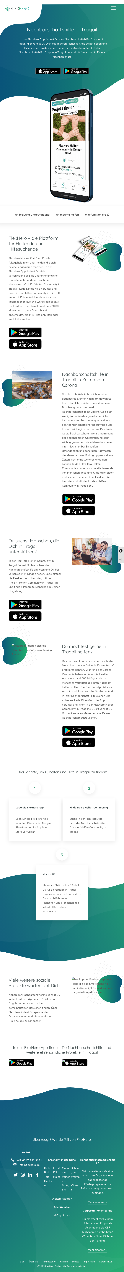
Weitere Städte (61, 1198)
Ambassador (49, 1261)
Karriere (64, 1261)
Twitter (16, 1175)
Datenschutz (105, 1261)
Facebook (37, 1175)
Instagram (23, 1175)
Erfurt (56, 1168)
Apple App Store (48, 71)
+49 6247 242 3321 (29, 1160)
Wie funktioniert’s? (97, 214)
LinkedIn (30, 1175)
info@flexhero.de (29, 1164)
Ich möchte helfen (67, 214)
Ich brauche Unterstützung (32, 214)
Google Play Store (76, 71)
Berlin (47, 1168)
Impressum (89, 1261)
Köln (55, 1172)
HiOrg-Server (62, 1215)
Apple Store (25, 344)
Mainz (56, 1177)
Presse (75, 1261)
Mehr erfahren (96, 1202)
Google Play (25, 332)
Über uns (33, 1261)
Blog (22, 1261)
